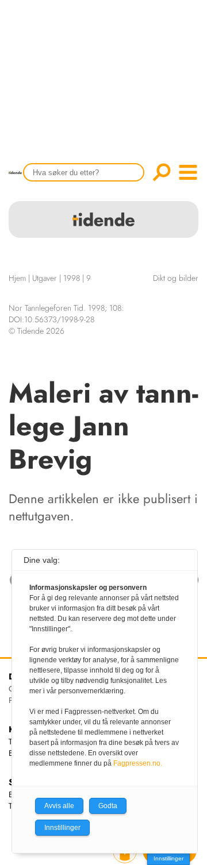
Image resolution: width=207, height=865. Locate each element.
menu (188, 172)
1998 (71, 278)
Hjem (17, 278)
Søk (161, 172)
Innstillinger (168, 858)
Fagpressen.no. (137, 763)
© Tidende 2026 (36, 331)
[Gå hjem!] (18, 180)
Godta (107, 806)
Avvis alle (59, 806)
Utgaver (44, 278)
